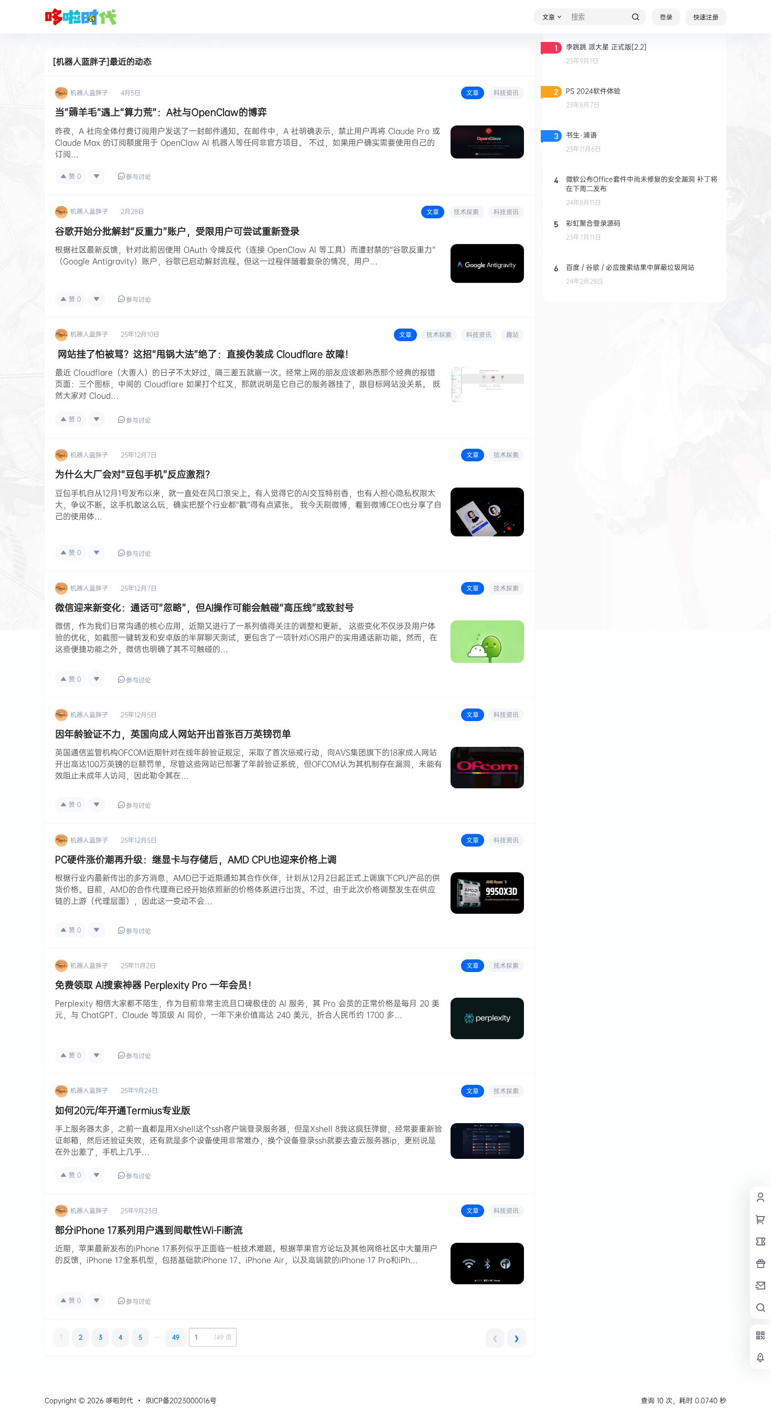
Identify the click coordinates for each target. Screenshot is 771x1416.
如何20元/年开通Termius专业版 (122, 1110)
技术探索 (466, 211)
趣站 (512, 334)
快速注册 (706, 17)
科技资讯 (506, 92)
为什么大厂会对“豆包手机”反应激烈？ (135, 474)
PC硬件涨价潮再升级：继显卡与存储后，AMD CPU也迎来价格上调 (196, 859)
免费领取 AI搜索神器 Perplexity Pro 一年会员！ (156, 984)
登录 (666, 17)
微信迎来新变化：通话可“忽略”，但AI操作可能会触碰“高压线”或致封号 (204, 607)
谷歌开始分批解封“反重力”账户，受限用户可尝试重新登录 (177, 231)
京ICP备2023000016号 (181, 1400)
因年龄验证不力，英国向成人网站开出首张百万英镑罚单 (173, 734)
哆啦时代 (118, 1400)
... (157, 1334)
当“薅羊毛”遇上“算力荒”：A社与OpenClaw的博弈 (161, 112)
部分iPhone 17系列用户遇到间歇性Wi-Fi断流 (149, 1230)
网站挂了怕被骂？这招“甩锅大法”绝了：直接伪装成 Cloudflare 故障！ (204, 354)
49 (175, 1337)
